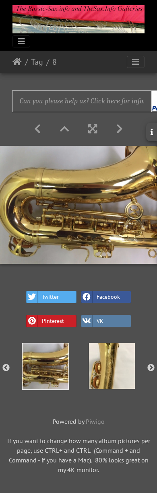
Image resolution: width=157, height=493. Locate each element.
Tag (37, 62)
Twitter (50, 296)
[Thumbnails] (64, 129)
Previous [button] (6, 368)
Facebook (108, 296)
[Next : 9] (119, 129)
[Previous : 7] (37, 129)
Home (17, 62)
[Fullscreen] (92, 129)
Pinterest (53, 321)
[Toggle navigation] (21, 41)
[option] (45, 366)
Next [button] (151, 368)
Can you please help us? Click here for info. (82, 101)
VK (100, 321)
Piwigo (95, 421)
